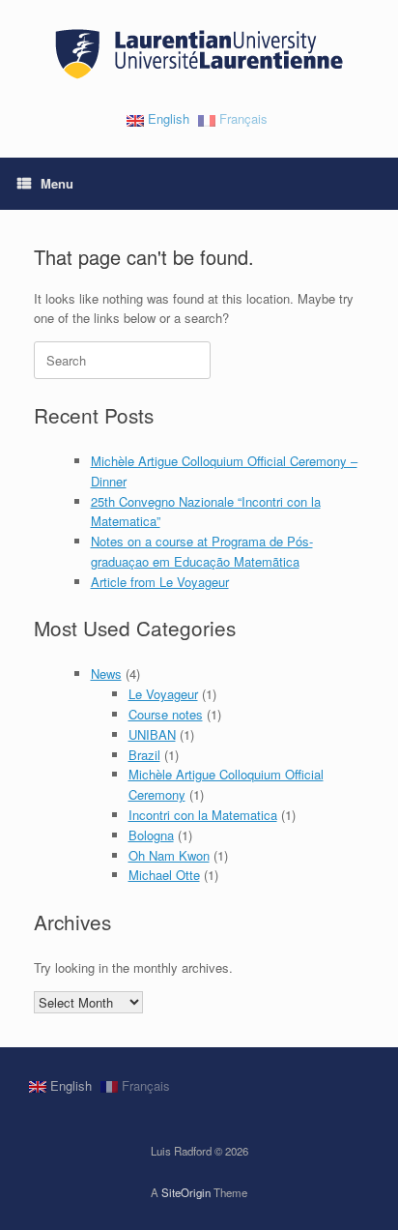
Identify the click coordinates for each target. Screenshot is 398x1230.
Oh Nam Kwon (169, 855)
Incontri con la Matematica (202, 814)
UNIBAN (152, 734)
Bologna (151, 835)
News (106, 673)
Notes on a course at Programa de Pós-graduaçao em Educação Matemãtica (202, 551)
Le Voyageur (163, 694)
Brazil (144, 755)
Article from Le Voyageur (160, 581)
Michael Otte (164, 874)
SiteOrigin (186, 1192)
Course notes (165, 714)
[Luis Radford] (199, 54)
